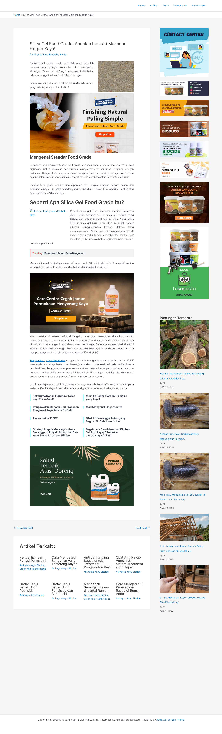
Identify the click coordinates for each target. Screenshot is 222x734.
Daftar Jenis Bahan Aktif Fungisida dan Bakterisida (62, 589)
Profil (166, 5)
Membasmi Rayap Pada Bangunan (64, 253)
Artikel (154, 5)
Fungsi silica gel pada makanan (47, 360)
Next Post (143, 527)
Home (141, 5)
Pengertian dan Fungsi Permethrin (34, 559)
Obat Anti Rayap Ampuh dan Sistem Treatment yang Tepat (129, 562)
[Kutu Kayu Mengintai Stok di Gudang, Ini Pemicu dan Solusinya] (184, 471)
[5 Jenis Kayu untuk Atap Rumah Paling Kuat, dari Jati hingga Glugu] (184, 527)
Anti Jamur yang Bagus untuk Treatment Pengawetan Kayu (98, 562)
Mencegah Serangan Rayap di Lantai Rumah (96, 587)
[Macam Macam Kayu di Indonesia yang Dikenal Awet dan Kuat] (184, 344)
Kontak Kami (199, 5)
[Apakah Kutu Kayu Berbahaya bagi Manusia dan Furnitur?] (184, 411)
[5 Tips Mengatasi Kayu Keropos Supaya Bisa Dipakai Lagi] (184, 579)
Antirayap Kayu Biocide (44, 54)
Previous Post (23, 527)
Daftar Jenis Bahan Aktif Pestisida (29, 587)
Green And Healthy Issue (33, 568)
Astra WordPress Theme (170, 719)
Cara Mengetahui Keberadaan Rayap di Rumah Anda (129, 589)
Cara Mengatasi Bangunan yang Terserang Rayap (64, 560)
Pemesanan (180, 5)
